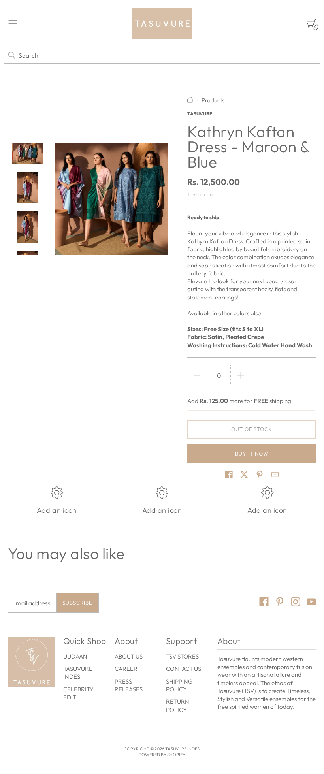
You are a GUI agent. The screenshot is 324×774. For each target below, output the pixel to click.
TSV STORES (182, 656)
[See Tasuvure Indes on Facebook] (264, 602)
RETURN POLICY (177, 705)
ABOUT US (129, 656)
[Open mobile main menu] (12, 23)
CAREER (126, 668)
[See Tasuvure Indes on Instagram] (295, 602)
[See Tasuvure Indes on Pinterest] (279, 602)
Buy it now (252, 453)
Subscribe (77, 602)
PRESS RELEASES (129, 685)
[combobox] (162, 55)
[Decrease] (197, 375)
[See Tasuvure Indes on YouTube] (311, 602)
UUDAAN (75, 656)
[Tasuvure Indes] (162, 23)
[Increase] (241, 375)
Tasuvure (199, 114)
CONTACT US (183, 668)
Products (213, 100)
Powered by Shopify (162, 754)
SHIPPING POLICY (179, 685)
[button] (229, 474)
